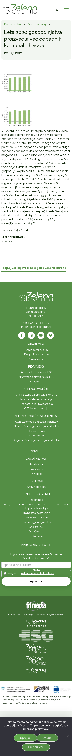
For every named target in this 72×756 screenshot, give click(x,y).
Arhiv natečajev (36, 486)
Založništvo (36, 458)
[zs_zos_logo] (36, 660)
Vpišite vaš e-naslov (36, 558)
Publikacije (36, 464)
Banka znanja (36, 431)
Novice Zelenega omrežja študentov (36, 426)
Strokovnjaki (36, 359)
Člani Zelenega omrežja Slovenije (36, 394)
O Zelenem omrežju (36, 408)
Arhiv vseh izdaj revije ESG (36, 372)
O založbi (36, 473)
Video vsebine (36, 435)
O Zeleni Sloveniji (36, 494)
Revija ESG (36, 366)
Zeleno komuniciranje (36, 517)
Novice (36, 451)
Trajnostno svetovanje (36, 512)
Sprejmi (25, 738)
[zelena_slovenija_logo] (36, 670)
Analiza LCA (36, 527)
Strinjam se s (31, 573)
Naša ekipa (36, 536)
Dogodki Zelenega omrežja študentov (36, 440)
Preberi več (36, 747)
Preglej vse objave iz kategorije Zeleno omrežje (33, 268)
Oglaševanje (36, 381)
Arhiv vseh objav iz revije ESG (36, 376)
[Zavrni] (67, 736)
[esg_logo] (36, 635)
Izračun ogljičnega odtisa (36, 522)
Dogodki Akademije (36, 354)
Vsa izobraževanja (36, 350)
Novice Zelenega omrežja (36, 399)
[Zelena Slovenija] (20, 10)
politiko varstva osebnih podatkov (37, 573)
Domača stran (13, 24)
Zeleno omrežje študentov (36, 416)
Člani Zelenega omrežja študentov (36, 421)
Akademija (36, 344)
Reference (36, 499)
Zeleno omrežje (37, 24)
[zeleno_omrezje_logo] (36, 648)
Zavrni (47, 738)
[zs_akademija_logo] (36, 622)
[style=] (16, 115)
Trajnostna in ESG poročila (36, 404)
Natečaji (36, 481)
